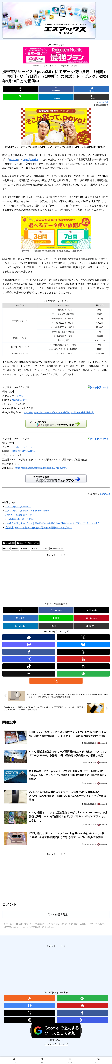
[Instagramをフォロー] (28, 659)
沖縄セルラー (57, 548)
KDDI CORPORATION (23, 451)
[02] (56, 234)
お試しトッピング (41, 548)
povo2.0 (13, 159)
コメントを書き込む (56, 914)
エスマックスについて (56, 1044)
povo (16, 548)
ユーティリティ (24, 447)
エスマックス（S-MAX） (18, 506)
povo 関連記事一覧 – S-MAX (19, 519)
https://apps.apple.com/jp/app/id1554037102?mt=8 (41, 468)
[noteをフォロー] (83, 666)
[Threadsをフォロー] (83, 652)
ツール (19, 395)
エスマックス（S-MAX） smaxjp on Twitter (27, 510)
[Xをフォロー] (83, 637)
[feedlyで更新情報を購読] (83, 674)
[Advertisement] (56, 577)
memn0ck (105, 494)
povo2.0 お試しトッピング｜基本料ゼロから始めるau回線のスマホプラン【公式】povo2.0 (52, 523)
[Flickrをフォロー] (28, 674)
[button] (91, 97)
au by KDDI (10, 543)
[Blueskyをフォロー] (83, 644)
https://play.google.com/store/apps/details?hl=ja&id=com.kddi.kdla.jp (59, 412)
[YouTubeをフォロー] (83, 659)
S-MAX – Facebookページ (18, 515)
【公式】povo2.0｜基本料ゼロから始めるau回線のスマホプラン (38, 527)
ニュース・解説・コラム (29, 543)
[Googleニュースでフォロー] (29, 1005)
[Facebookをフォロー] (28, 652)
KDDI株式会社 (19, 400)
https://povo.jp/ (30, 159)
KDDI (7, 548)
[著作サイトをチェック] (28, 637)
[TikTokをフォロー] (28, 666)
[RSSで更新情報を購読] (56, 681)
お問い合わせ (57, 1040)
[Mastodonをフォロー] (28, 644)
